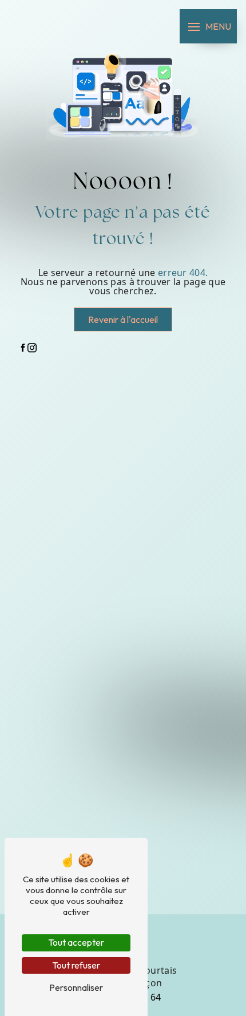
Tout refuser (76, 965)
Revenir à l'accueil (123, 319)
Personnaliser (76, 987)
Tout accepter (76, 942)
